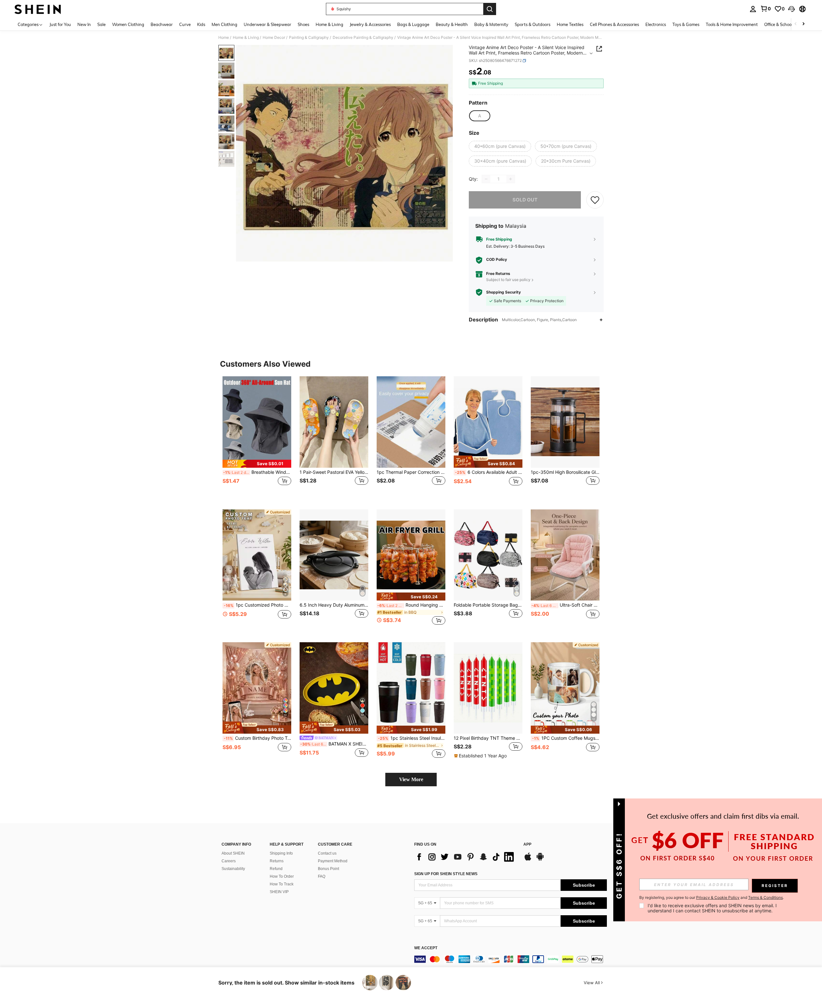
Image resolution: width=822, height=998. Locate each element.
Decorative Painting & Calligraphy (363, 37)
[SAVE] (595, 200)
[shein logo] (37, 9)
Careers (229, 861)
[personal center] (753, 9)
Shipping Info (281, 853)
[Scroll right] (803, 24)
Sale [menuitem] (101, 24)
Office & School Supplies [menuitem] (787, 24)
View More (411, 779)
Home (223, 37)
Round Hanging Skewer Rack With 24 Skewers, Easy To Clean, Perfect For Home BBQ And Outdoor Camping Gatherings (411, 605)
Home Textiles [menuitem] (570, 24)
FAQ (321, 876)
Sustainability (233, 868)
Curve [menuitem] (185, 24)
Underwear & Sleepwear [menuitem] (267, 24)
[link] (765, 9)
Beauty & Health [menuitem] (452, 24)
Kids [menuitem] (201, 24)
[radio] (479, 115)
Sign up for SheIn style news (445, 874)
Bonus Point (328, 868)
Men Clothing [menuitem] (224, 24)
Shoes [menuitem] (303, 24)
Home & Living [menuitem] (329, 24)
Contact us (327, 853)
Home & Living (246, 37)
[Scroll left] (795, 24)
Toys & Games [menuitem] (685, 24)
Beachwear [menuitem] (162, 24)
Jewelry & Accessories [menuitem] (370, 24)
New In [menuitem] (84, 24)
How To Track (281, 884)
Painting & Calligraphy (309, 37)
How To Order (282, 876)
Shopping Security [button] (503, 292)
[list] (465, 857)
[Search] (489, 9)
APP (527, 844)
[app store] (527, 859)
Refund (276, 868)
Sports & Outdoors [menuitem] (532, 24)
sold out (525, 200)
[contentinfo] (510, 959)
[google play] (540, 859)
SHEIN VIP (279, 892)
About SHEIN (233, 853)
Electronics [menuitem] (655, 24)
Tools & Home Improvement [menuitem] (732, 24)
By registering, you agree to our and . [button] (711, 897)
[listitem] (257, 438)
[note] (257, 464)
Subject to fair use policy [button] (508, 279)
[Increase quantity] (510, 179)
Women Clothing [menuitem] (128, 24)
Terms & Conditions (765, 897)
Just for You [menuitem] (60, 24)
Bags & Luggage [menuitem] (413, 24)
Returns (277, 861)
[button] (791, 9)
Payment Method (332, 861)
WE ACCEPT (425, 948)
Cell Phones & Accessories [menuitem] (614, 24)
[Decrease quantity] (486, 179)
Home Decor (274, 37)
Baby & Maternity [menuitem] (491, 24)
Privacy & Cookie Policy (717, 897)
